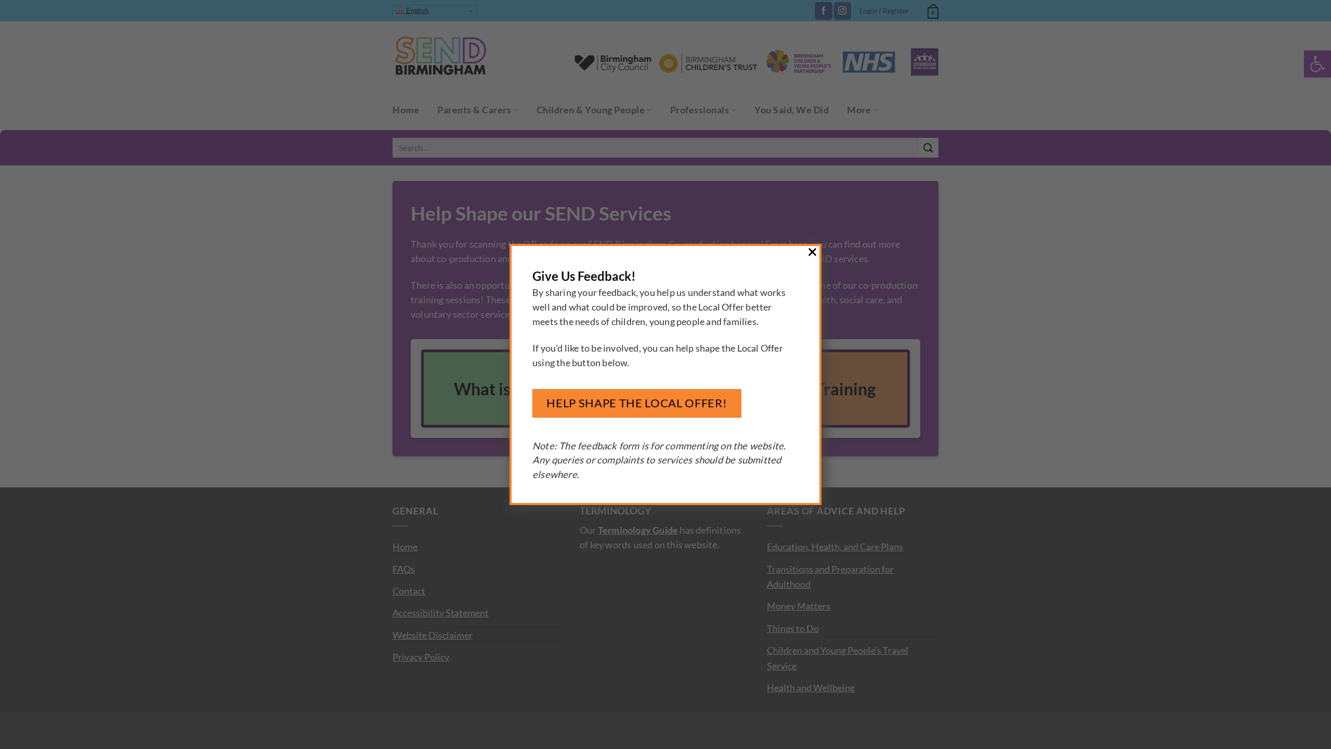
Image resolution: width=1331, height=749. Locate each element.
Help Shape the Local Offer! (636, 403)
